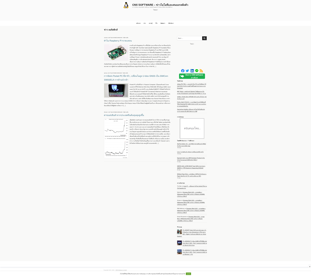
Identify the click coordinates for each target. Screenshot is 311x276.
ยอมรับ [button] (188, 274)
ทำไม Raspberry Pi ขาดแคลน (118, 40)
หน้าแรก (138, 23)
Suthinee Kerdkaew (117, 37)
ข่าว (145, 23)
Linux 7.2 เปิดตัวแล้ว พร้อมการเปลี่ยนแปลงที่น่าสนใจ (190, 152)
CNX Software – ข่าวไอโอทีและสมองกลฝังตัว (160, 5)
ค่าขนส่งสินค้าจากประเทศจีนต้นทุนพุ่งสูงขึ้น (124, 115)
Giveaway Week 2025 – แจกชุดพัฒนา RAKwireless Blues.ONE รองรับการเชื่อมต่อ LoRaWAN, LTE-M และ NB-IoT (191, 194)
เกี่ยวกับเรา (171, 23)
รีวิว (156, 23)
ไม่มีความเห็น (125, 37)
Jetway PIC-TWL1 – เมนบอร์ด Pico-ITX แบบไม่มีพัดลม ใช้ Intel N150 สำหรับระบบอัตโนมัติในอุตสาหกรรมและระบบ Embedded (191, 86)
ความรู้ (150, 23)
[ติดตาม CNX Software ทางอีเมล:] (192, 76)
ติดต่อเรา (163, 23)
